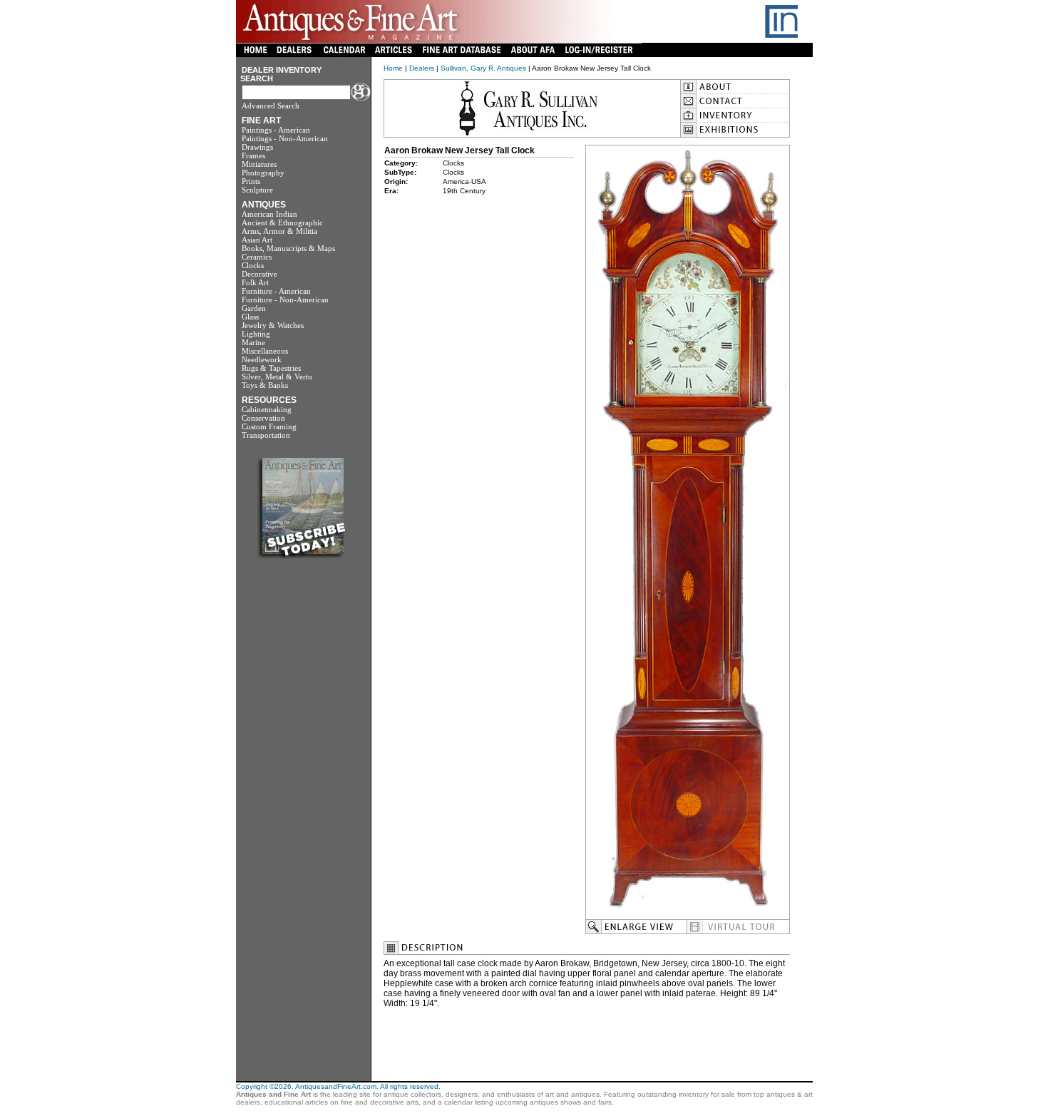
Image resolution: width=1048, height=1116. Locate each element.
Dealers (421, 68)
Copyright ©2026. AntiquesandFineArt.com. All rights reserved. (338, 1086)
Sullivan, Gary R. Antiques (483, 68)
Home (393, 68)
